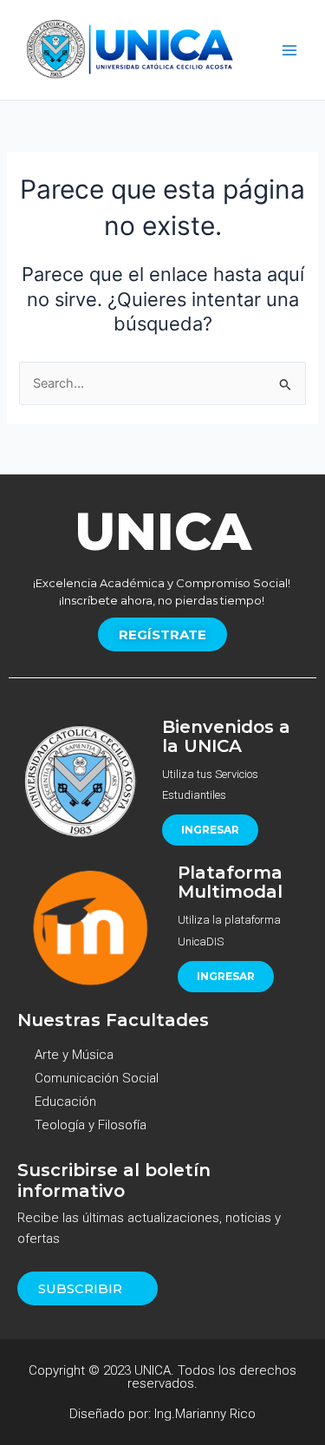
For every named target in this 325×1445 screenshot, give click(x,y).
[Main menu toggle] (289, 50)
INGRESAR (210, 829)
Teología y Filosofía (90, 1125)
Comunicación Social (97, 1078)
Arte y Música (74, 1054)
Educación (65, 1101)
